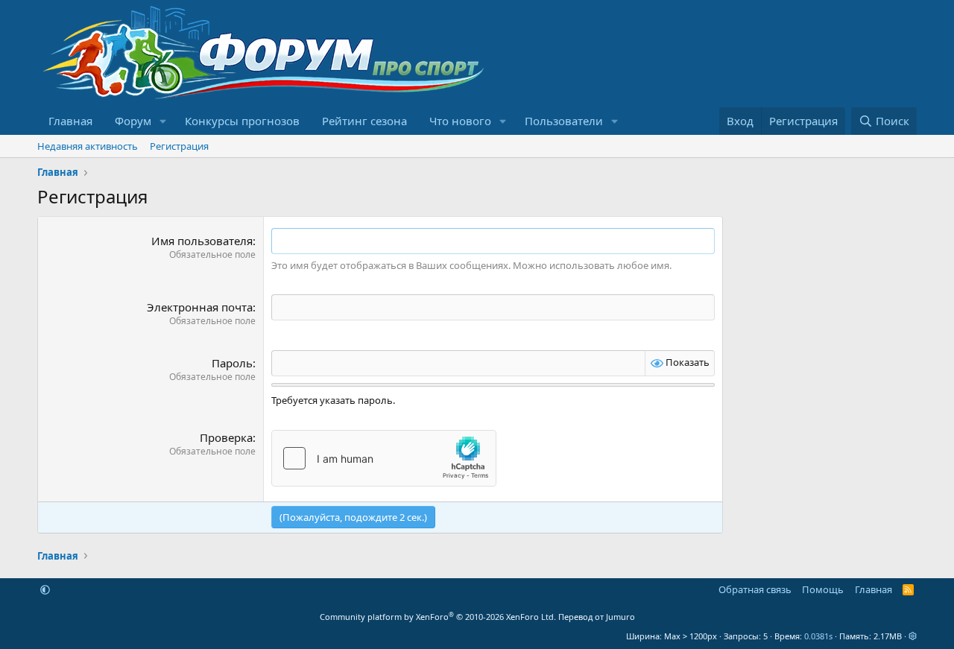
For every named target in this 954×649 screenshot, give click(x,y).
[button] (163, 121)
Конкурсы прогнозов (242, 120)
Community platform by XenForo (438, 616)
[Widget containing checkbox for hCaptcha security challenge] (383, 458)
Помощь (823, 589)
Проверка (226, 437)
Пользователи (564, 120)
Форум (133, 120)
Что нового (460, 120)
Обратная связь (755, 589)
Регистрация (179, 146)
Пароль (232, 362)
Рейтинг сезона (364, 120)
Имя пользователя (202, 240)
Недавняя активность (87, 146)
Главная (70, 120)
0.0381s (818, 636)
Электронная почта (200, 307)
